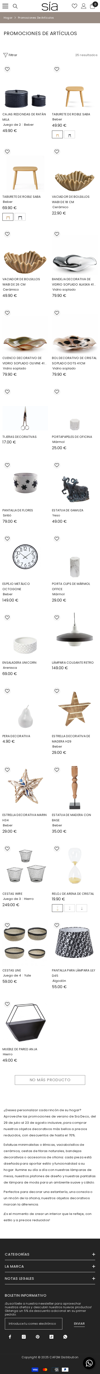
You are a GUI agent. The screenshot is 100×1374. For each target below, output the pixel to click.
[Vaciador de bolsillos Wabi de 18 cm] (75, 169)
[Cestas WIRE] (25, 866)
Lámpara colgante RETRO (73, 663)
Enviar (79, 1324)
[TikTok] (51, 1337)
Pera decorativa (16, 736)
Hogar (8, 18)
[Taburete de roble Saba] (75, 87)
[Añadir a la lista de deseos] (7, 69)
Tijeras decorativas (19, 437)
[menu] (5, 6)
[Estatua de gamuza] (75, 483)
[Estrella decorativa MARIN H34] (25, 787)
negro (69, 134)
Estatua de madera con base (71, 817)
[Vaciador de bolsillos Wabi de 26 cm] (25, 252)
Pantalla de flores (17, 510)
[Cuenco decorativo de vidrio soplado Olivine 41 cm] (25, 330)
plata (69, 908)
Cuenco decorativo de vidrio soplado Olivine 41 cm (23, 361)
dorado (57, 908)
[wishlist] (74, 6)
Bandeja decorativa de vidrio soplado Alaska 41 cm (73, 282)
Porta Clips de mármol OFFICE (71, 586)
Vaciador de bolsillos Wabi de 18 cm (71, 199)
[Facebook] (10, 1337)
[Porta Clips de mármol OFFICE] (75, 556)
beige (57, 134)
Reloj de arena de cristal (73, 894)
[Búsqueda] (15, 6)
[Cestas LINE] (25, 943)
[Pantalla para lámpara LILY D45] (75, 943)
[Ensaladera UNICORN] (25, 635)
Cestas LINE (11, 970)
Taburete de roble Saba (71, 114)
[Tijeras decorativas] (25, 409)
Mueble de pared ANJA (19, 1049)
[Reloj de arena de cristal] (75, 866)
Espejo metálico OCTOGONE (16, 586)
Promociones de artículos (36, 18)
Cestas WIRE (12, 894)
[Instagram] (24, 1337)
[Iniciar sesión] (83, 6)
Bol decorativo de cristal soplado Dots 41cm (74, 360)
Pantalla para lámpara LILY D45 (73, 973)
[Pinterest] (38, 1337)
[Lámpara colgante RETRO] (75, 635)
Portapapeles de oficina (72, 437)
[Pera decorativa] (25, 709)
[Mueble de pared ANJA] (25, 1022)
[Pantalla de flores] (25, 483)
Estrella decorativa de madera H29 (71, 738)
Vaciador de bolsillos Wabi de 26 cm (21, 282)
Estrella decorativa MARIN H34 (24, 817)
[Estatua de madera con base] (75, 787)
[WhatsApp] (65, 1337)
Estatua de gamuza (67, 510)
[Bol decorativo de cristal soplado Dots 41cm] (75, 330)
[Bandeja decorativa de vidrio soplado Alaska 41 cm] (75, 252)
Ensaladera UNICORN (19, 663)
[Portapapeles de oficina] (75, 409)
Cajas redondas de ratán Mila (24, 117)
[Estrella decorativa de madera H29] (75, 709)
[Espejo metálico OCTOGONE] (25, 556)
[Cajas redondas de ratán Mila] (25, 87)
